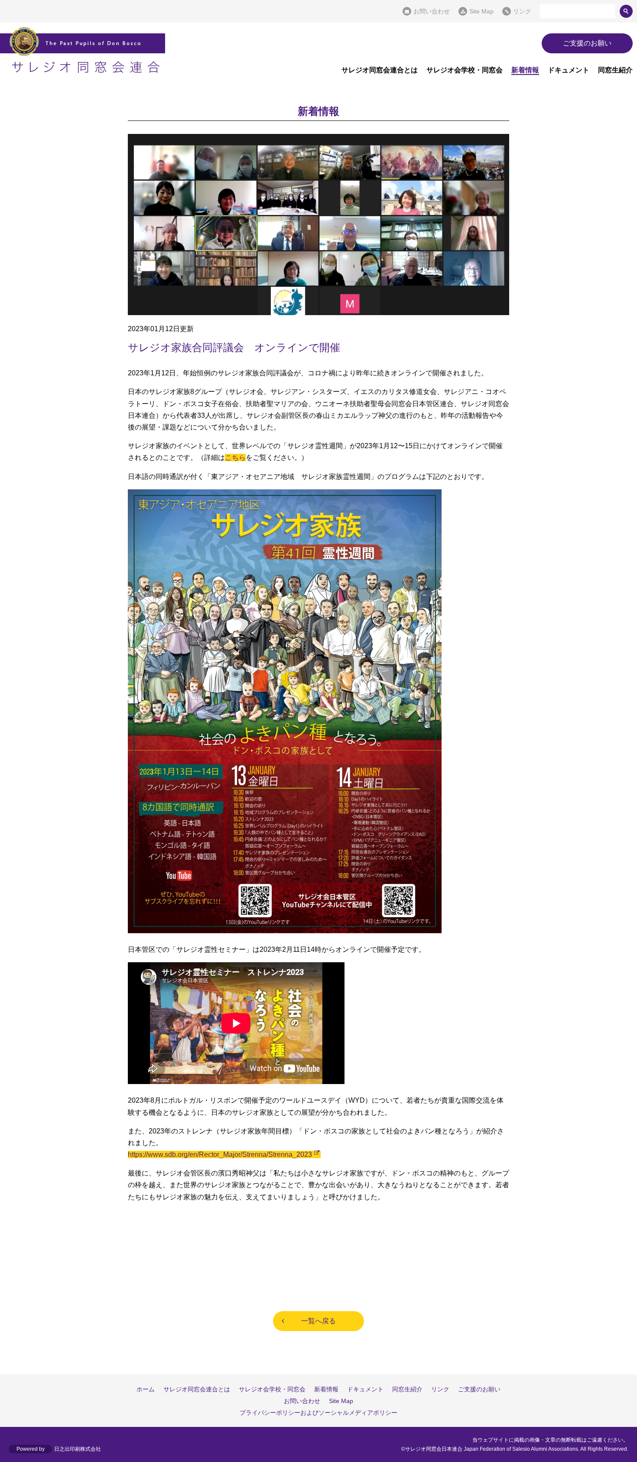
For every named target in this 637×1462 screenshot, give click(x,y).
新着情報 (525, 70)
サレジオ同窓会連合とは (379, 70)
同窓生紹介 (615, 70)
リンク (522, 11)
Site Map (481, 11)
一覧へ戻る (318, 1321)
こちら (235, 457)
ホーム (145, 1389)
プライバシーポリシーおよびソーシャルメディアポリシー (318, 1412)
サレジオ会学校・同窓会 (464, 70)
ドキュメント (568, 70)
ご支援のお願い (587, 43)
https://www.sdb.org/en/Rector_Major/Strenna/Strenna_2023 (220, 1154)
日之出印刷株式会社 (77, 1449)
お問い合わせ (431, 11)
